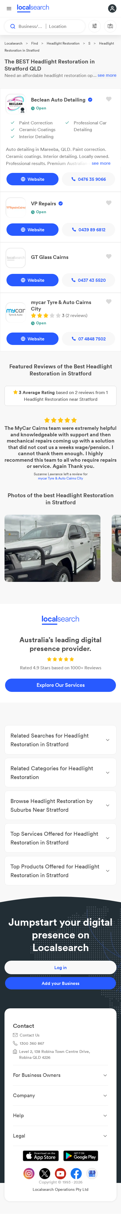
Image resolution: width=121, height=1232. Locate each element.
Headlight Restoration (63, 43)
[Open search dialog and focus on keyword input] (10, 26)
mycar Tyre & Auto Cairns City (60, 478)
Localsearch (14, 43)
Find (34, 43)
